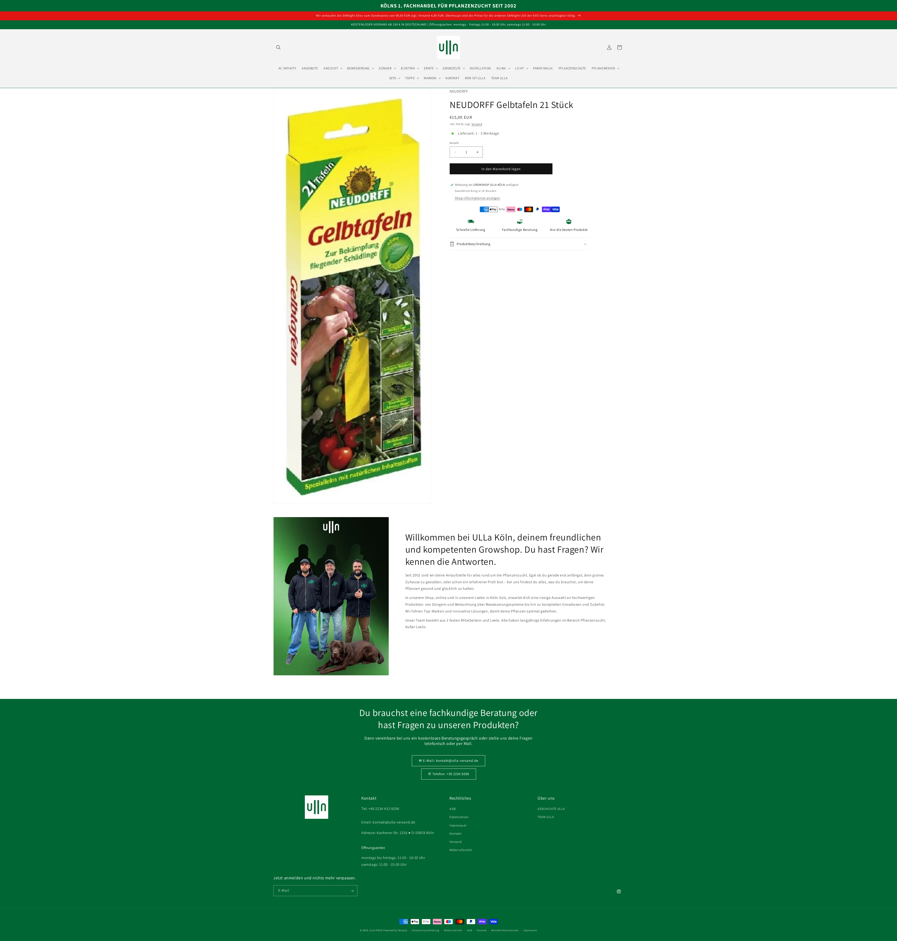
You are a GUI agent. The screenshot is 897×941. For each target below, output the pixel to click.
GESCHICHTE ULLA (551, 809)
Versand (477, 124)
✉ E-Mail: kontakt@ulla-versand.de (448, 761)
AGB (452, 809)
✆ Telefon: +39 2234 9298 (448, 774)
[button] (278, 47)
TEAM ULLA (545, 817)
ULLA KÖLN (376, 930)
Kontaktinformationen (505, 930)
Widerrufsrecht (460, 850)
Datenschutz (459, 817)
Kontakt (455, 833)
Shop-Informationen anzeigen (477, 198)
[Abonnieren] (352, 890)
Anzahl (454, 143)
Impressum (457, 825)
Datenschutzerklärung (425, 930)
